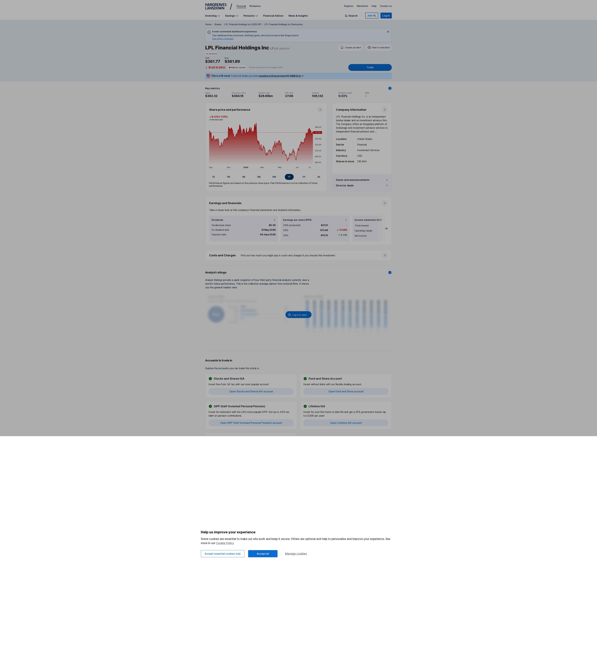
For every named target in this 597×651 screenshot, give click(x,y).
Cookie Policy (225, 543)
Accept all (263, 553)
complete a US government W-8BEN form (280, 75)
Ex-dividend (211, 54)
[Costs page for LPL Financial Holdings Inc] (299, 256)
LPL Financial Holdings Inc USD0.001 (242, 24)
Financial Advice (273, 15)
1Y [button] (289, 176)
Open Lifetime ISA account (346, 422)
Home (208, 24)
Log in (386, 15)
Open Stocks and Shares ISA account (251, 391)
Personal (241, 6)
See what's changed (222, 38)
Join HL (371, 15)
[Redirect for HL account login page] (298, 314)
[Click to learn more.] (390, 88)
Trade (370, 67)
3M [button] (259, 176)
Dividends (217, 220)
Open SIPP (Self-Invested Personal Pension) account (251, 422)
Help (374, 6)
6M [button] (274, 176)
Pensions (249, 15)
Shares (217, 24)
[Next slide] (383, 228)
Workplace (255, 6)
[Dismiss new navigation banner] (388, 31)
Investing (211, 15)
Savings (230, 15)
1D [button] (213, 176)
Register (348, 6)
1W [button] (228, 176)
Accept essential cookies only (223, 553)
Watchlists (362, 6)
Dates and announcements (353, 179)
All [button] (318, 176)
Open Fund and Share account (346, 391)
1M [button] (243, 176)
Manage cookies (296, 553)
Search (353, 15)
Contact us (386, 6)
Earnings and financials (225, 203)
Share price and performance (229, 109)
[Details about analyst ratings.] (390, 272)
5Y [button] (304, 176)
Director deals (345, 185)
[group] (266, 177)
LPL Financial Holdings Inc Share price (283, 24)
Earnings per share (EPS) (297, 220)
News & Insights (298, 15)
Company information (351, 109)
